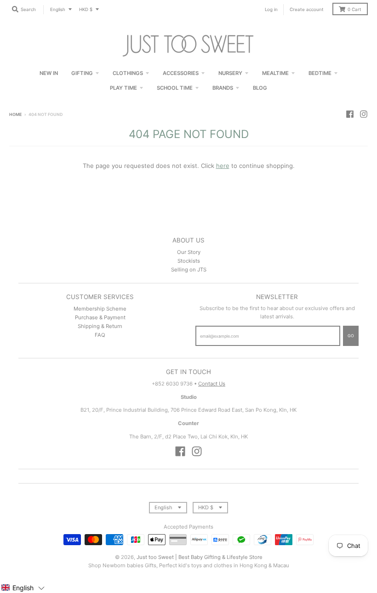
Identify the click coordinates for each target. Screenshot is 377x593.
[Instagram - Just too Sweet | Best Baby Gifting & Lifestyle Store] (364, 114)
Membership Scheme (100, 308)
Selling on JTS (188, 269)
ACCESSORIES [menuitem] (181, 73)
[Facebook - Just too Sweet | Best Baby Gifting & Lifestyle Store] (350, 114)
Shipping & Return (100, 326)
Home (15, 114)
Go (351, 335)
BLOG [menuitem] (260, 88)
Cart (354, 9)
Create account (307, 9)
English (57, 9)
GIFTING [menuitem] (82, 73)
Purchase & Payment (100, 317)
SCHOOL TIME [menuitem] (175, 88)
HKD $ (85, 9)
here (222, 165)
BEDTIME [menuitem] (319, 73)
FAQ (100, 335)
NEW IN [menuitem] (49, 73)
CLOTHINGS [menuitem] (128, 73)
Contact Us (211, 383)
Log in (271, 9)
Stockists (188, 261)
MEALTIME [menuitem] (275, 73)
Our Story (188, 252)
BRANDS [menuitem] (222, 88)
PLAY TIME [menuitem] (123, 88)
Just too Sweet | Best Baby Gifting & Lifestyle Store (200, 557)
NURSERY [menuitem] (230, 73)
